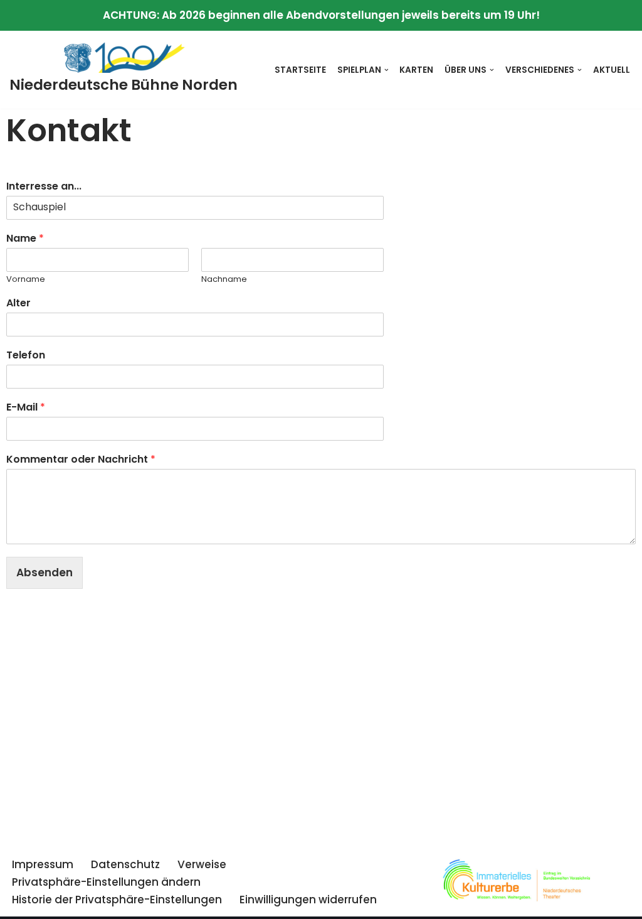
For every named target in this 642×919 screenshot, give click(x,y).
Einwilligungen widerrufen (308, 899)
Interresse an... (44, 186)
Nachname (224, 279)
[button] (386, 70)
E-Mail (25, 407)
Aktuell (611, 70)
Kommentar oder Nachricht (80, 459)
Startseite (300, 70)
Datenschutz (125, 864)
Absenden (44, 572)
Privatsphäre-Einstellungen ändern (106, 881)
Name (25, 238)
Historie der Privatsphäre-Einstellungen (117, 899)
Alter (18, 303)
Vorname (25, 279)
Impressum (42, 864)
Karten (416, 70)
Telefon (25, 355)
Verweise (201, 864)
